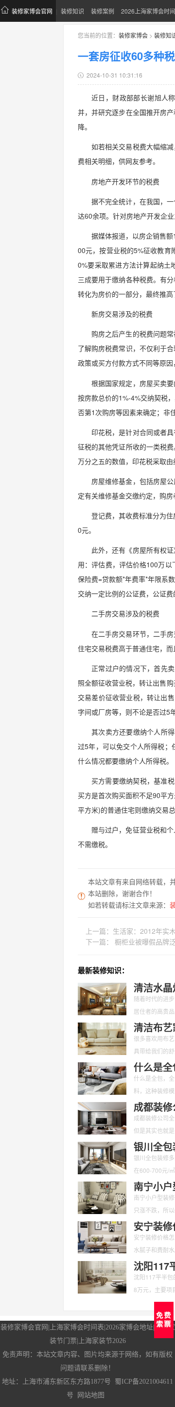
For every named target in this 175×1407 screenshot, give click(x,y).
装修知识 (72, 11)
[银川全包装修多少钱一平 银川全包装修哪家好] (102, 1157)
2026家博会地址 (129, 1327)
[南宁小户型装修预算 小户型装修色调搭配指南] (102, 1196)
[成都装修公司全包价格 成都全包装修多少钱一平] (102, 1117)
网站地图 (91, 1395)
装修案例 (102, 11)
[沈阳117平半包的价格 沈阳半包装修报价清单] (102, 1276)
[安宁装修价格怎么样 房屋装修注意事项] (102, 1236)
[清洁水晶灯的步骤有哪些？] (102, 998)
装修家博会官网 (32, 11)
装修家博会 (133, 35)
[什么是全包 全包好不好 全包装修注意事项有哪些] (102, 1077)
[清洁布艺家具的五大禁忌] (102, 1037)
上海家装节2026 (102, 1340)
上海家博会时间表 (77, 1327)
